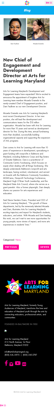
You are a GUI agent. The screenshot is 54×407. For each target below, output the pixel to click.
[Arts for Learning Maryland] (27, 3)
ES (5, 405)
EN (1, 405)
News (18, 239)
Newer (44, 247)
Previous (11, 247)
